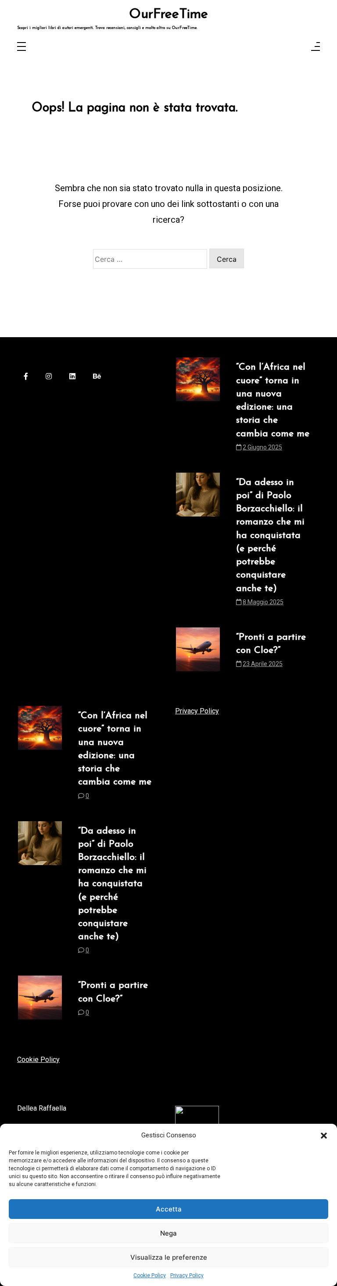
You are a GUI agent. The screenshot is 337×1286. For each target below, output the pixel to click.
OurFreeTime (168, 14)
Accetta (169, 1209)
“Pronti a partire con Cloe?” (271, 644)
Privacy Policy (187, 1275)
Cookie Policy (149, 1275)
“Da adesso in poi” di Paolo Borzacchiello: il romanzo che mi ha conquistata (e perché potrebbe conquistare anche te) (270, 535)
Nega (168, 1233)
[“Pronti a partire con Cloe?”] (198, 653)
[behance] (97, 377)
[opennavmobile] (315, 47)
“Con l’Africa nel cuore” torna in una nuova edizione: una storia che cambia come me (272, 400)
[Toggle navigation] (21, 47)
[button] (323, 1135)
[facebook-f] (26, 377)
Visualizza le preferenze (168, 1257)
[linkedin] (72, 377)
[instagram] (48, 377)
